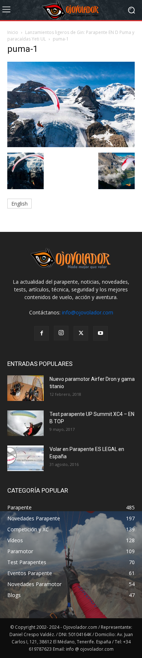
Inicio (12, 32)
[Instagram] (61, 333)
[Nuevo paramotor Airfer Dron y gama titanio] (25, 388)
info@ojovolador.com (87, 312)
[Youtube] (100, 333)
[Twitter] (81, 333)
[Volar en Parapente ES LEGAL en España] (25, 458)
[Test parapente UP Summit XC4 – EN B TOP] (25, 423)
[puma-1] (71, 145)
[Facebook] (41, 333)
